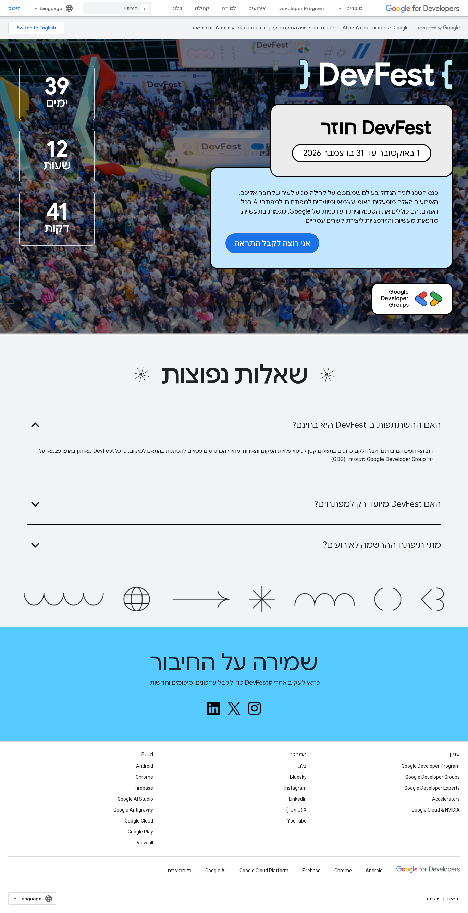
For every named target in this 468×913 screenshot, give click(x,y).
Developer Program (301, 8)
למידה (229, 8)
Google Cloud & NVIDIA (435, 810)
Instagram (295, 788)
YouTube (297, 821)
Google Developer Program (431, 766)
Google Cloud (139, 821)
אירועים (257, 8)
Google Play (140, 832)
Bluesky (298, 777)
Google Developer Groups (432, 777)
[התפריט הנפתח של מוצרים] (338, 8)
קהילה (202, 8)
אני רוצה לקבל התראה (272, 243)
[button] (234, 425)
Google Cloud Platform (263, 870)
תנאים (453, 898)
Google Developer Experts (432, 788)
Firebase (144, 788)
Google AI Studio (135, 799)
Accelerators (446, 799)
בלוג (177, 8)
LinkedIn (298, 799)
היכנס (14, 8)
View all (145, 842)
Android (144, 766)
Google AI (215, 870)
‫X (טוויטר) (296, 810)
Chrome (144, 777)
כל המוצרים (180, 870)
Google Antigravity (133, 810)
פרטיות (434, 898)
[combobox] (117, 8)
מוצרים (354, 8)
